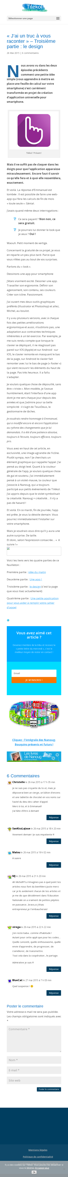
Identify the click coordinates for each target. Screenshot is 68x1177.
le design (35, 586)
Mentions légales (37, 1149)
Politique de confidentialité (38, 1156)
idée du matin (37, 572)
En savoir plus (42, 1168)
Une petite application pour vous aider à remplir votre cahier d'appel (33, 602)
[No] (64, 1169)
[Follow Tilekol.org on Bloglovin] (8, 619)
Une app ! (36, 579)
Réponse (54, 817)
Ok (34, 1172)
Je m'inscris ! (34, 680)
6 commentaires (30, 52)
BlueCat (17, 980)
